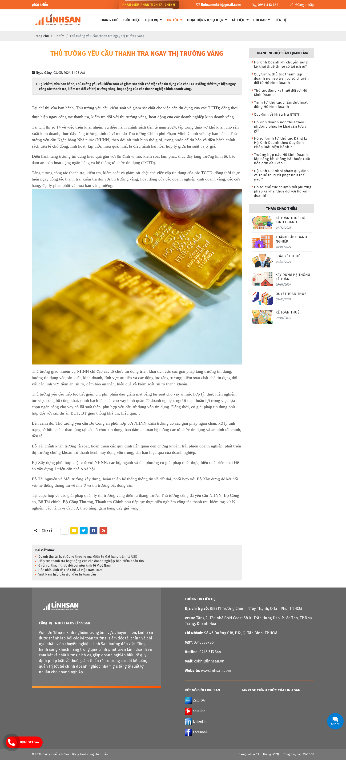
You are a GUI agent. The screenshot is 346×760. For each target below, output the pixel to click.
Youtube (199, 711)
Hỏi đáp (259, 20)
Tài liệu (238, 20)
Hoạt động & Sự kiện (205, 20)
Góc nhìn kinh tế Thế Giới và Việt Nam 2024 (70, 570)
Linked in (199, 722)
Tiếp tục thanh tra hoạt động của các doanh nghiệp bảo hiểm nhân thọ (91, 561)
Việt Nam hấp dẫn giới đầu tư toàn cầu (67, 574)
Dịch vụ (151, 20)
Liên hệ (280, 20)
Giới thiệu (132, 20)
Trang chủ (109, 20)
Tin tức (172, 20)
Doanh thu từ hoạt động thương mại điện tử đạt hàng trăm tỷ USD (87, 557)
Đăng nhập (304, 5)
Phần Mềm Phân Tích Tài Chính (148, 4)
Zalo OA (199, 700)
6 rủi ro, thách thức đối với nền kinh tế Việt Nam (74, 566)
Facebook (200, 732)
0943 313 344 (29, 742)
